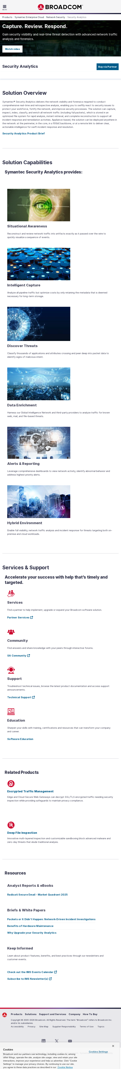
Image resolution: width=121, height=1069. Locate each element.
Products (16, 1014)
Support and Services (52, 1014)
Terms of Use (86, 1026)
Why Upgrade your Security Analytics (31, 932)
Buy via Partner (107, 66)
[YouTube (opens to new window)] (70, 1041)
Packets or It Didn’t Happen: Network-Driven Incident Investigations (51, 919)
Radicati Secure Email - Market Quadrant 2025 (37, 894)
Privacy (31, 1026)
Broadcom (60, 7)
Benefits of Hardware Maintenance (30, 926)
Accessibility (17, 1026)
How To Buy (90, 1014)
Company (74, 1014)
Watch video (12, 49)
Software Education (20, 739)
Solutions (31, 1014)
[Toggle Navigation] (5, 7)
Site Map (43, 1026)
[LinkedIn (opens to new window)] (43, 1041)
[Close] (113, 1046)
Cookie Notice (65, 1067)
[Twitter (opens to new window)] (57, 1041)
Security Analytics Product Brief (23, 133)
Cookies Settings (98, 1051)
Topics (101, 1026)
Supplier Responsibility (64, 1026)
